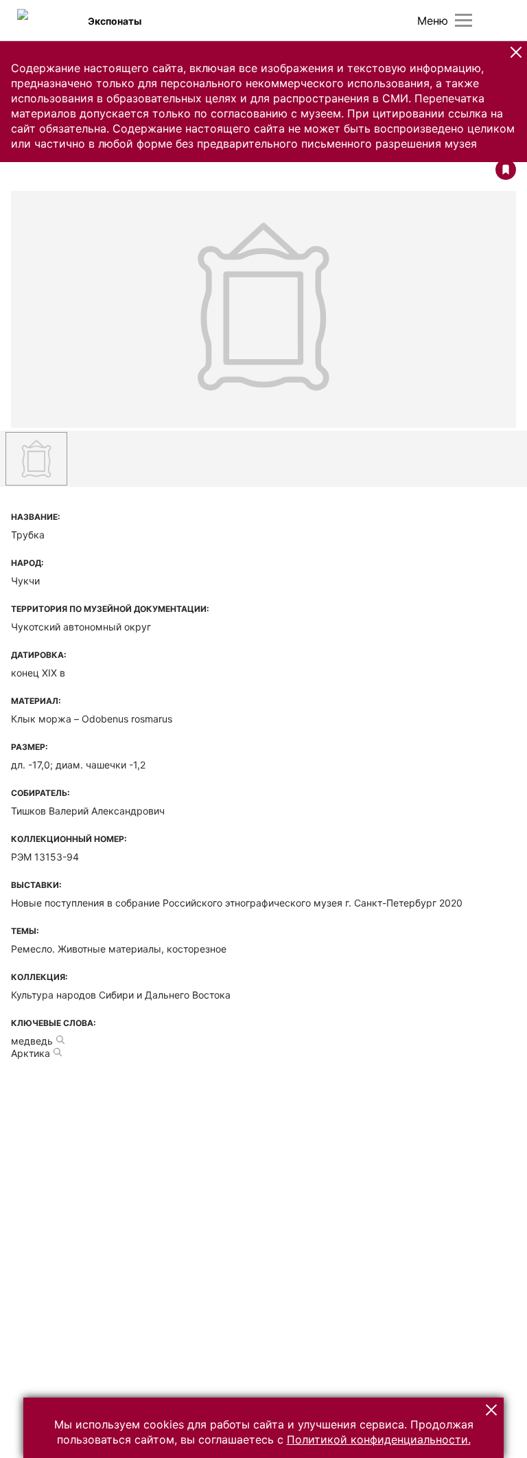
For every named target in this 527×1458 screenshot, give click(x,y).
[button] (516, 52)
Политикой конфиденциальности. (379, 1439)
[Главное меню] (463, 20)
